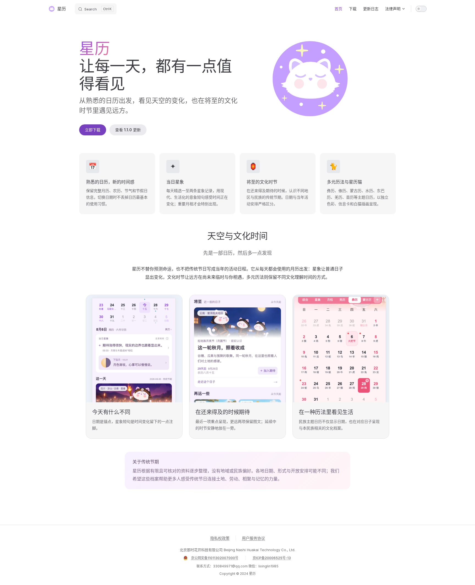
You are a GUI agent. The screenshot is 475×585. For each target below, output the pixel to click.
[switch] (421, 9)
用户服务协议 (253, 538)
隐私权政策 (220, 538)
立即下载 (92, 129)
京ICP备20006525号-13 (272, 558)
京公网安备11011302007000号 (214, 558)
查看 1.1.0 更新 (128, 129)
